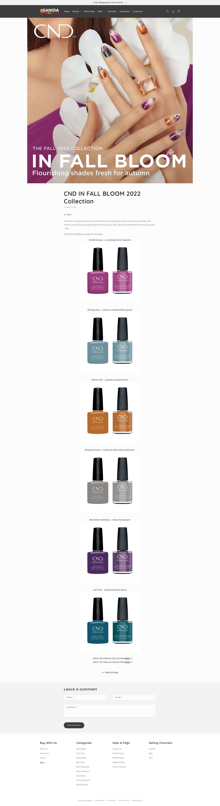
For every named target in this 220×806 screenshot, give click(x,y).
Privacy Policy (118, 753)
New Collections (83, 771)
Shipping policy (137, 800)
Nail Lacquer (81, 758)
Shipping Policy (119, 762)
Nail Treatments (83, 767)
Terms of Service (83, 780)
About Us (44, 749)
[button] (77, 11)
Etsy (150, 758)
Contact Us (44, 753)
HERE (127, 658)
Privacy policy (111, 800)
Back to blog (111, 672)
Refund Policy (118, 758)
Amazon (152, 749)
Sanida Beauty (87, 801)
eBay (151, 753)
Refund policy (82, 784)
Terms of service (124, 800)
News (42, 762)
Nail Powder (81, 749)
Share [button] (69, 214)
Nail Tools (80, 762)
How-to (43, 758)
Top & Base (80, 776)
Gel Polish (80, 753)
